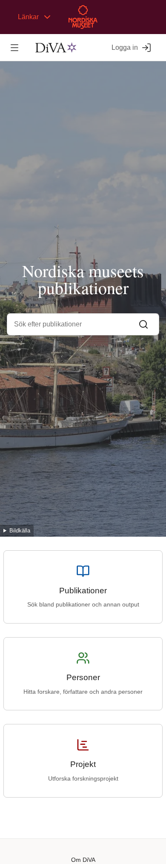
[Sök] (143, 324)
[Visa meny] (14, 47)
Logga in (125, 47)
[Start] (55, 48)
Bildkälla (19, 530)
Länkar (28, 16)
